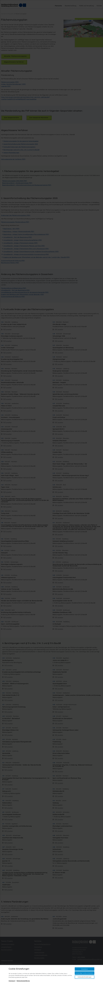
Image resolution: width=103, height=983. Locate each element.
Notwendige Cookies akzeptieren (84, 973)
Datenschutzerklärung (23, 981)
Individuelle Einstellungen (84, 977)
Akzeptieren (84, 969)
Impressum (12, 981)
